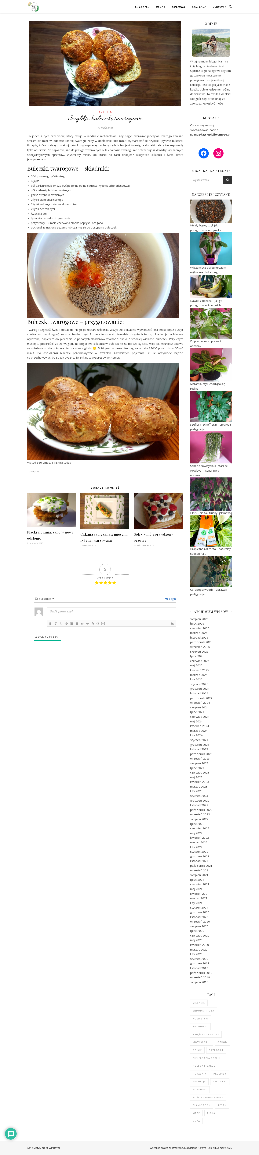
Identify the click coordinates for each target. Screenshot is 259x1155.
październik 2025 (201, 642)
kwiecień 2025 (199, 670)
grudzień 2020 (199, 912)
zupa (196, 1120)
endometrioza (203, 1010)
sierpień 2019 (199, 982)
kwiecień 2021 (199, 893)
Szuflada (199, 7)
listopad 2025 (199, 637)
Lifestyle (142, 7)
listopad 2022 (199, 805)
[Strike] (66, 623)
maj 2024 (196, 721)
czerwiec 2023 (199, 772)
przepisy (34, 471)
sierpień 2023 (199, 763)
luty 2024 (196, 735)
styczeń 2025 (199, 684)
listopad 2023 (199, 749)
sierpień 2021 (199, 875)
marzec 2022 (198, 842)
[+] (103, 623)
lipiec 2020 (197, 931)
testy (222, 1105)
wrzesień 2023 (200, 758)
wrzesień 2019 (200, 977)
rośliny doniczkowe (208, 1097)
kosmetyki (200, 1018)
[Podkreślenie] (61, 623)
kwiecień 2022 (199, 837)
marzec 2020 (198, 949)
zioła (211, 1113)
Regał (160, 7)
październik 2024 (201, 698)
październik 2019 (201, 973)
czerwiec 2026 (199, 628)
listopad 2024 (199, 693)
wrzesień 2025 (200, 647)
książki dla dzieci (206, 1034)
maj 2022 (196, 833)
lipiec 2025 (197, 656)
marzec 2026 (198, 633)
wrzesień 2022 (200, 814)
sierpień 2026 (199, 619)
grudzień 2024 (199, 688)
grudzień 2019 (199, 963)
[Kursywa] (55, 623)
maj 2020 (196, 940)
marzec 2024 (198, 730)
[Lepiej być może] (33, 6)
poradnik (199, 1073)
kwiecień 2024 (199, 726)
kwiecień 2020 (199, 945)
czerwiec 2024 (199, 716)
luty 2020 (196, 954)
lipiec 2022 (197, 824)
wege (196, 1113)
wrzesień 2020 (200, 921)
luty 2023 (196, 791)
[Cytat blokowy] (82, 623)
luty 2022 (196, 847)
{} (98, 623)
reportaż (220, 1081)
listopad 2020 (199, 917)
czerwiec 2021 (199, 884)
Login (172, 599)
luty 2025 (196, 679)
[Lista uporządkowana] (71, 623)
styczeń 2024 (199, 740)
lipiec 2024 (197, 712)
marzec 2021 (198, 898)
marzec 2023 (198, 786)
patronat (216, 1050)
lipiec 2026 (197, 623)
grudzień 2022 (199, 800)
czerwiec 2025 (199, 661)
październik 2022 (201, 810)
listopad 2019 (199, 968)
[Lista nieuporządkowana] (77, 623)
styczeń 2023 (199, 796)
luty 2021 (196, 903)
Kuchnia (178, 7)
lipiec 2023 (197, 768)
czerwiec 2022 (199, 828)
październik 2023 (201, 754)
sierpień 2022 (199, 819)
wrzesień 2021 (200, 870)
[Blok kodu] (87, 623)
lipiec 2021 (197, 879)
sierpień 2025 (199, 651)
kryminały (200, 1026)
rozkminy (200, 1089)
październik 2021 (201, 865)
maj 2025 (196, 665)
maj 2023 (196, 777)
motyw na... (201, 1042)
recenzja (199, 1081)
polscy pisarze (204, 1065)
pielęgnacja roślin (207, 1058)
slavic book (202, 1105)
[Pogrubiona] (50, 623)
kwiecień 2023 (199, 782)
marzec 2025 (198, 675)
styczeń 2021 (199, 907)
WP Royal (54, 1148)
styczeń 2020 (199, 959)
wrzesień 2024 (200, 702)
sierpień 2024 (199, 707)
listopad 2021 (199, 861)
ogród (222, 1042)
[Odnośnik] (93, 623)
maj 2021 (196, 889)
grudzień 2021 (199, 856)
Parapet (219, 7)
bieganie (199, 1002)
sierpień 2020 (199, 926)
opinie (197, 1050)
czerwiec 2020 (199, 935)
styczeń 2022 (199, 851)
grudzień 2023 (199, 744)
